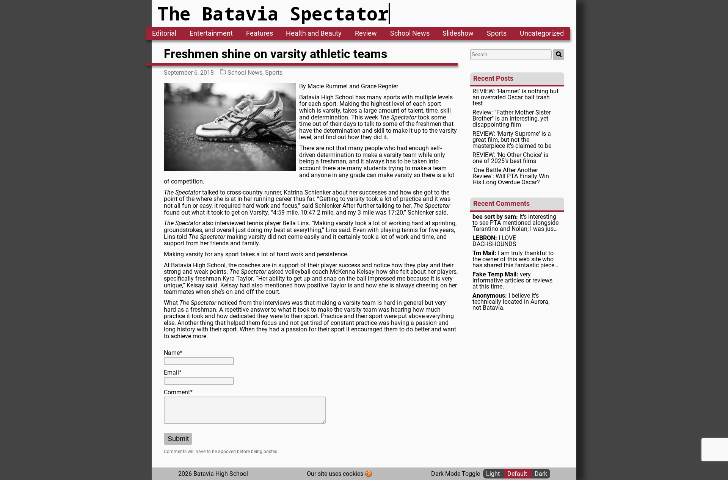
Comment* (178, 392)
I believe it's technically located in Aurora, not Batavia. (510, 302)
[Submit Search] (558, 54)
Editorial (164, 33)
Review (366, 33)
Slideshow (458, 33)
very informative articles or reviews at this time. (512, 280)
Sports (497, 33)
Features (259, 33)
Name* (173, 353)
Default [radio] (518, 473)
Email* (173, 373)
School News (410, 33)
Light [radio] (493, 473)
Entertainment (211, 33)
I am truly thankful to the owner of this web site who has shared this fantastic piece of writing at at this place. (513, 259)
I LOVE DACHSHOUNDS (494, 241)
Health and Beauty (314, 33)
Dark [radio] (541, 473)
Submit (178, 438)
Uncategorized (542, 33)
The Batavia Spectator (273, 13)
